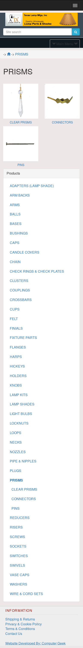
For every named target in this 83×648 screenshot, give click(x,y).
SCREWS (17, 536)
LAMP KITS (19, 394)
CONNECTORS (62, 122)
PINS (20, 165)
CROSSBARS (21, 299)
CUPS (15, 309)
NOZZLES (18, 451)
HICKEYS (17, 366)
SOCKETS (18, 546)
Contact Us (13, 633)
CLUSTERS (19, 280)
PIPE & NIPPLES (23, 461)
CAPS (14, 242)
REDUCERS (20, 517)
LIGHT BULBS (21, 413)
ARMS (15, 204)
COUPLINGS (20, 290)
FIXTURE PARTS (23, 337)
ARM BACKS (20, 195)
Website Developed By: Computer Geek (35, 643)
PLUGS (15, 470)
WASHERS (18, 584)
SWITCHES (19, 555)
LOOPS (15, 432)
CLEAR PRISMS (21, 122)
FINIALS (16, 328)
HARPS (16, 356)
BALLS (15, 214)
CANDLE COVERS (24, 252)
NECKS (16, 442)
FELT (14, 318)
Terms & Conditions (20, 628)
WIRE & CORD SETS (26, 593)
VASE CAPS (19, 574)
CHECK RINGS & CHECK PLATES (37, 271)
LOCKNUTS (19, 423)
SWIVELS (17, 565)
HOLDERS (18, 375)
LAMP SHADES (22, 404)
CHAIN (15, 261)
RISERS (16, 527)
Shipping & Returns (20, 619)
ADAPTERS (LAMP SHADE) (32, 185)
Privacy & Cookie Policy (23, 624)
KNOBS (16, 385)
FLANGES (18, 347)
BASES (15, 223)
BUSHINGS (19, 233)
